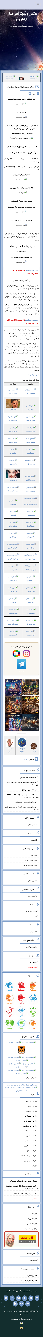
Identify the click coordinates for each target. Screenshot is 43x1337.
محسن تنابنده (13, 569)
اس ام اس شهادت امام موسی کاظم (26, 802)
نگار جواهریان (30, 624)
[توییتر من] (6, 1298)
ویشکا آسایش (30, 526)
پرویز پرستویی (30, 442)
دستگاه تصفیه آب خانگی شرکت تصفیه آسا (23, 1181)
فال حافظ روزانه (32, 1218)
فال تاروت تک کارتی (30, 1116)
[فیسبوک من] (24, 1298)
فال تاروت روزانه (31, 1101)
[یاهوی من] (37, 1298)
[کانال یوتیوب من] (21, 1304)
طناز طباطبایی (31, 431)
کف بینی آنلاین (9, 750)
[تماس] (12, 1298)
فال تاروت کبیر (32, 1106)
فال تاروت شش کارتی (30, 1136)
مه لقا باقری (30, 580)
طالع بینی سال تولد (31, 1077)
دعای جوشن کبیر (31, 911)
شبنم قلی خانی (13, 624)
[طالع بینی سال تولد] (21, 1058)
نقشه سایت (14, 1319)
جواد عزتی (13, 453)
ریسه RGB (33, 962)
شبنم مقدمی (13, 635)
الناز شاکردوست (13, 490)
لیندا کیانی (30, 453)
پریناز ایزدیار (13, 442)
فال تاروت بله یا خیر (30, 1160)
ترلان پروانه (13, 480)
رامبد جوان (13, 463)
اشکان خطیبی (13, 580)
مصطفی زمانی (13, 526)
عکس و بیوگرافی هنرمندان (28, 1280)
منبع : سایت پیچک (33, 374)
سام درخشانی (13, 613)
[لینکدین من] (15, 1304)
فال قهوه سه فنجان (31, 860)
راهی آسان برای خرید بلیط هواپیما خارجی (24, 1193)
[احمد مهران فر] (33, 78)
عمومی (26, 759)
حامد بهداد (13, 515)
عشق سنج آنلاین (31, 947)
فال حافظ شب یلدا (31, 1223)
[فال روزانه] (13, 688)
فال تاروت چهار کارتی (30, 1126)
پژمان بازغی (13, 431)
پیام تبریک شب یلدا (30, 1228)
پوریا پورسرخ (30, 490)
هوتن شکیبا (13, 420)
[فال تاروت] (30, 688)
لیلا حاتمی (13, 602)
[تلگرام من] (30, 1298)
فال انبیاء (34, 840)
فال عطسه (33, 1260)
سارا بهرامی (13, 591)
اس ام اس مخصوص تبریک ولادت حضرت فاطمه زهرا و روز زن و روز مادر (22, 796)
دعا (36, 916)
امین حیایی (13, 409)
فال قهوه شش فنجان (30, 865)
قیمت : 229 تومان (21, 1087)
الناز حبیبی (13, 504)
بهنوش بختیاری (13, 547)
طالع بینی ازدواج (22, 750)
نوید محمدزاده (30, 463)
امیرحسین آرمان (30, 558)
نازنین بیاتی (30, 537)
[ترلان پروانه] (21, 78)
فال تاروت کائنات (31, 1111)
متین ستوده (31, 613)
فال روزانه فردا (32, 1275)
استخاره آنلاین (32, 824)
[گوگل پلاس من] (27, 1304)
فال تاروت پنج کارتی (30, 1131)
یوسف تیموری (30, 515)
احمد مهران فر (30, 393)
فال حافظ (34, 1213)
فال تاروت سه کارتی (30, 1121)
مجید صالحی (31, 591)
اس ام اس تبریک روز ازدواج (28, 777)
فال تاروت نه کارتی (31, 1141)
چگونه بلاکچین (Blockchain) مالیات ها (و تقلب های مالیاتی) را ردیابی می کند (21, 1187)
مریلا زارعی (13, 537)
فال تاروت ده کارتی (30, 1145)
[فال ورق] (13, 723)
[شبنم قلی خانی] (10, 78)
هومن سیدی (31, 547)
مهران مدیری (13, 393)
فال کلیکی (33, 931)
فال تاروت (33, 1165)
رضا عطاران (30, 602)
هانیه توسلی (31, 409)
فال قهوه (34, 855)
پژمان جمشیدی (13, 558)
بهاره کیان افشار (31, 569)
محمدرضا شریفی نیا (30, 504)
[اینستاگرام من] (18, 1298)
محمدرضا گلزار (30, 480)
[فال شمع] (13, 705)
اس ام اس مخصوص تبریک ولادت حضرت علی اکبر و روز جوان (21, 808)
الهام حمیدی (30, 635)
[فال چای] (30, 723)
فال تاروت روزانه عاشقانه (28, 1155)
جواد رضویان (31, 420)
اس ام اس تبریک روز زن (29, 789)
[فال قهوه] (30, 705)
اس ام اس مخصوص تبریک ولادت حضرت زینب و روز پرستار (22, 783)
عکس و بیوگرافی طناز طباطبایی (22, 16)
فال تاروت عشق (32, 1150)
